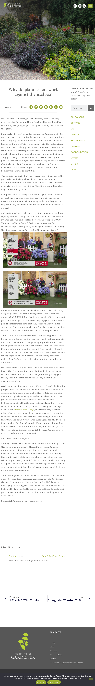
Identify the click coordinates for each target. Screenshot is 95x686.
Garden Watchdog (24, 409)
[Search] (91, 108)
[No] (91, 679)
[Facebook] (84, 6)
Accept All (41, 682)
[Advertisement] (33, 524)
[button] (90, 6)
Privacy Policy (54, 682)
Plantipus (13, 556)
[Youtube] (80, 6)
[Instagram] (75, 6)
